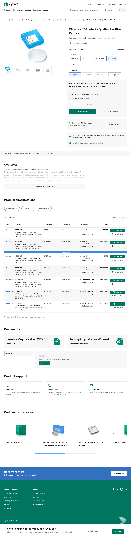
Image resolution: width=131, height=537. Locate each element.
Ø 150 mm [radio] (75, 65)
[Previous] (17, 433)
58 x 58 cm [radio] (75, 58)
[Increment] (83, 104)
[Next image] (62, 46)
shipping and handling (95, 143)
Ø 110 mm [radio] (100, 58)
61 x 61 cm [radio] (87, 58)
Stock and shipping (87, 234)
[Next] (113, 433)
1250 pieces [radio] (114, 75)
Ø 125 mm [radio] (112, 58)
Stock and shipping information (79, 99)
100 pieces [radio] (75, 75)
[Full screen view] (61, 61)
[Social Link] (113, 489)
